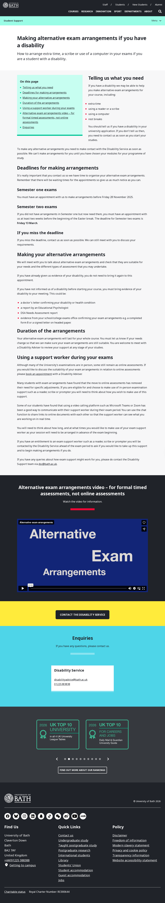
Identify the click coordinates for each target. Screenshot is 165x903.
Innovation (103, 11)
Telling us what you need (38, 87)
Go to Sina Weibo (66, 816)
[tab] (65, 759)
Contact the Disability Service (82, 614)
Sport (118, 11)
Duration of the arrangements (41, 103)
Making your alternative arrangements (46, 97)
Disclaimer (119, 835)
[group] (57, 734)
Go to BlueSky (16, 816)
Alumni (158, 4)
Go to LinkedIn (32, 816)
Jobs (61, 880)
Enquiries (28, 127)
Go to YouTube (74, 816)
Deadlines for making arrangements (45, 92)
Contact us (65, 835)
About (148, 11)
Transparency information (130, 855)
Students (120, 4)
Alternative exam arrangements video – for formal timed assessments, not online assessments (48, 117)
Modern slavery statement (130, 845)
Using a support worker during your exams (49, 108)
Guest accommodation (74, 875)
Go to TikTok (49, 816)
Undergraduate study (73, 840)
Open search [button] (160, 11)
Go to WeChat (58, 816)
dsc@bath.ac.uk (48, 464)
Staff (105, 4)
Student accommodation (75, 870)
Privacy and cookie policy (129, 850)
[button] (57, 759)
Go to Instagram (24, 816)
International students (74, 855)
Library (63, 860)
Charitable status (14, 892)
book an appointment (39, 374)
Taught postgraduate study (77, 845)
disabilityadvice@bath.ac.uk (70, 679)
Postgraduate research (74, 850)
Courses (73, 11)
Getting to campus (23, 865)
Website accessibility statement (134, 860)
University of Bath (11, 5)
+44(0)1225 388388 (16, 860)
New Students (139, 4)
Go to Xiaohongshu (83, 816)
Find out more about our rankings (82, 770)
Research (87, 11)
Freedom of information (129, 840)
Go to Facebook (7, 816)
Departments (133, 11)
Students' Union (69, 865)
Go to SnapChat (41, 816)
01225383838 (62, 684)
